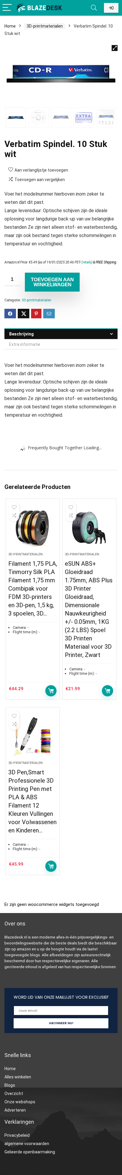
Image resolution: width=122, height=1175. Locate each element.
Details (86, 262)
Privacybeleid (17, 1135)
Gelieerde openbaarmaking (29, 1152)
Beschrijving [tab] (21, 334)
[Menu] (7, 8)
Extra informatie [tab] (24, 344)
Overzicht (13, 1093)
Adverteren (15, 1110)
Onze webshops (19, 1101)
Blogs (9, 1085)
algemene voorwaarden (26, 1143)
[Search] (94, 8)
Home (10, 26)
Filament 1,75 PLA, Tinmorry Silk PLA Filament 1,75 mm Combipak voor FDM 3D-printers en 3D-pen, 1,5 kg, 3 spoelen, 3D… (32, 588)
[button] (115, 48)
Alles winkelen (17, 1077)
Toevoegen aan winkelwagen (52, 282)
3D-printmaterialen (45, 26)
